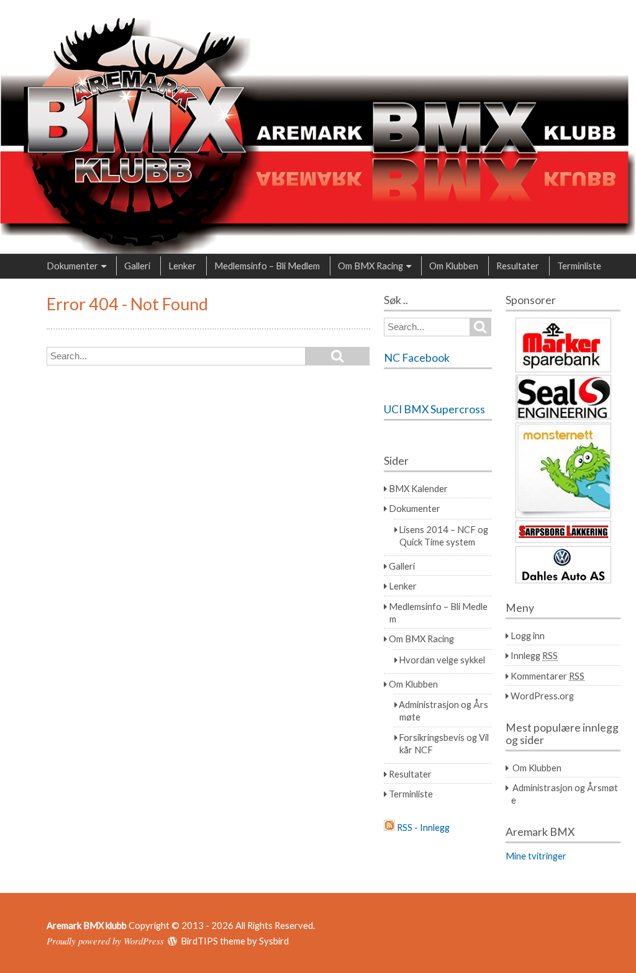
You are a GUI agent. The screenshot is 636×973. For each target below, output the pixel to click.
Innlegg (534, 655)
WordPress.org (542, 695)
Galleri (137, 265)
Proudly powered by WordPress (105, 941)
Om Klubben (453, 265)
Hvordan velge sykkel (442, 659)
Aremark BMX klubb (87, 925)
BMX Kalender (418, 488)
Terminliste (579, 265)
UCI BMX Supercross (434, 409)
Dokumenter (72, 265)
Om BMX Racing (370, 265)
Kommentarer (547, 675)
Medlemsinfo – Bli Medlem (267, 265)
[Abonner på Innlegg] (389, 827)
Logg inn (528, 635)
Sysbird (274, 940)
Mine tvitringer (536, 855)
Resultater (517, 265)
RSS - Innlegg (423, 827)
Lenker (182, 265)
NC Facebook (417, 357)
